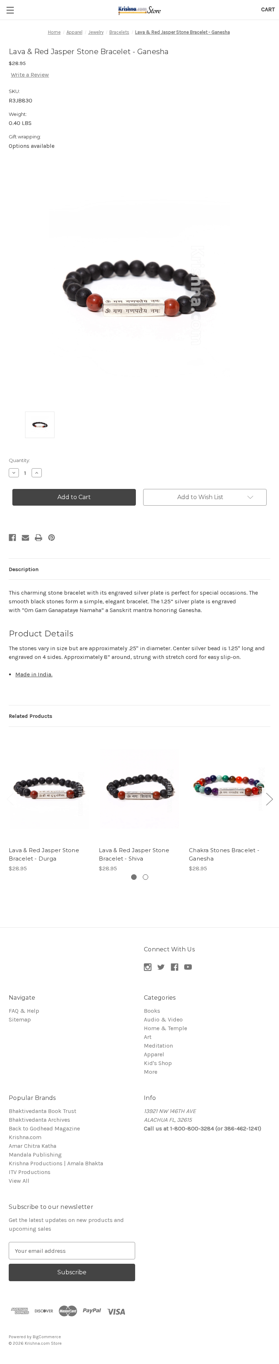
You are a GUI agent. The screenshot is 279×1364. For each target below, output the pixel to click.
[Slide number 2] (145, 877)
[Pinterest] (51, 537)
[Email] (25, 537)
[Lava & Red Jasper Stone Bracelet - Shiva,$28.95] (139, 789)
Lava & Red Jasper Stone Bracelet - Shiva (134, 854)
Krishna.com (25, 1137)
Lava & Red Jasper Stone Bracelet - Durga (44, 854)
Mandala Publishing (35, 1154)
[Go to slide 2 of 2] (10, 799)
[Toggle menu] (10, 10)
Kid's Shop (158, 1063)
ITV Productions (29, 1172)
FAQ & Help (24, 1010)
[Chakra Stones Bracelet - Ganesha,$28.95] (229, 789)
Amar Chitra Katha (32, 1145)
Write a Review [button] (30, 74)
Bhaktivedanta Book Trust (42, 1111)
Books (152, 1010)
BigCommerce (47, 1336)
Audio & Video (163, 1019)
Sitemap (20, 1019)
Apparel (154, 1054)
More (150, 1071)
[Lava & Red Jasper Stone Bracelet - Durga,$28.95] (49, 789)
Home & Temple (165, 1028)
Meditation (158, 1045)
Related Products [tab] (30, 716)
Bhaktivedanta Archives (39, 1119)
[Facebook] (12, 537)
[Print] (38, 537)
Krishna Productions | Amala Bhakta (56, 1163)
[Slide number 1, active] (134, 877)
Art (147, 1036)
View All (19, 1180)
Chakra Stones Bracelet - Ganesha (224, 854)
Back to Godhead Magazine (44, 1128)
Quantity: (19, 460)
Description (24, 569)
